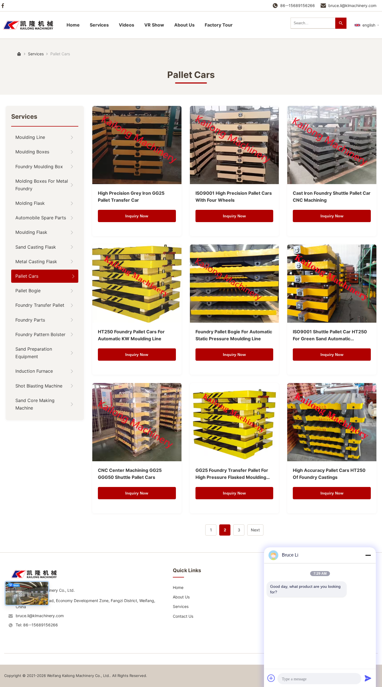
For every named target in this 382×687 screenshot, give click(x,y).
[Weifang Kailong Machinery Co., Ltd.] (36, 580)
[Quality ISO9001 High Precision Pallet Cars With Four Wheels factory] (234, 145)
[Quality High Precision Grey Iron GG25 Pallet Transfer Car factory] (136, 145)
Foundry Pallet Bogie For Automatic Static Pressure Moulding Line (233, 335)
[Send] (368, 678)
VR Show (154, 25)
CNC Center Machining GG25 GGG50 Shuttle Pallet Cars (130, 473)
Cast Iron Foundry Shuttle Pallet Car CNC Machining (332, 196)
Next (255, 529)
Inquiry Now (136, 216)
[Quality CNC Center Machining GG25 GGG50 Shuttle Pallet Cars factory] (136, 422)
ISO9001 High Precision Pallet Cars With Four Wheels (233, 196)
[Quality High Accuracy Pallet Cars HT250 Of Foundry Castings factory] (331, 422)
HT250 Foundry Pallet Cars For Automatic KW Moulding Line (131, 335)
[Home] (31, 25)
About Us (184, 25)
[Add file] (271, 678)
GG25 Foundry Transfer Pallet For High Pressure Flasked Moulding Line (231, 474)
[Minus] (368, 555)
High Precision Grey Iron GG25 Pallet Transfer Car (131, 196)
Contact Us (183, 616)
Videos (126, 25)
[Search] (340, 23)
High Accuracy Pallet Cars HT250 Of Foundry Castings (329, 473)
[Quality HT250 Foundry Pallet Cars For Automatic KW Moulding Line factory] (136, 283)
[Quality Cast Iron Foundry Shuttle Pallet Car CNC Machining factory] (331, 145)
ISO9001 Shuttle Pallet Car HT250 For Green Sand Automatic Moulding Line (330, 336)
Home (73, 25)
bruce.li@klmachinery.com (352, 5)
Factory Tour (219, 25)
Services (99, 25)
